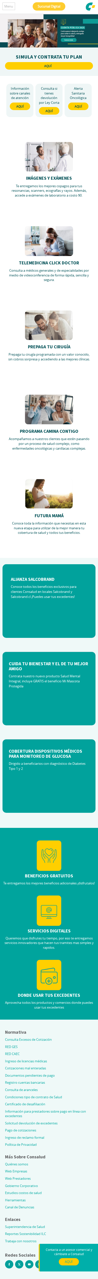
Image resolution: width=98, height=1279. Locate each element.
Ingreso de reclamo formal (24, 1137)
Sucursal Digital (49, 6)
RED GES (11, 1047)
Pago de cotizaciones (20, 1130)
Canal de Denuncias (19, 1207)
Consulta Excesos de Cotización (28, 1039)
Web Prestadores (18, 1178)
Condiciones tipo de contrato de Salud (33, 1097)
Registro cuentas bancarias (25, 1082)
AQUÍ (48, 66)
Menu (8, 6)
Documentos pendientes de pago (30, 1075)
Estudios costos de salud (23, 1193)
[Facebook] (9, 1264)
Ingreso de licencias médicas (26, 1061)
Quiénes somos (16, 1164)
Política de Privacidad (21, 1144)
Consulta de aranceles (21, 1089)
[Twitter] (19, 1264)
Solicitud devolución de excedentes (31, 1123)
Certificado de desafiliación (25, 1104)
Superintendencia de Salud (25, 1226)
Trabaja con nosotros (20, 1241)
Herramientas (15, 1200)
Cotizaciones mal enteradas (25, 1068)
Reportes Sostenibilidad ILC (25, 1233)
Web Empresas (16, 1171)
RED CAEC (12, 1054)
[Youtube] (29, 1264)
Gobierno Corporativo (21, 1185)
